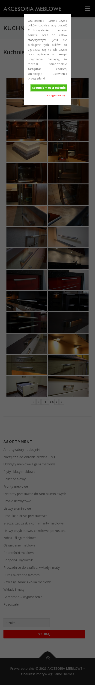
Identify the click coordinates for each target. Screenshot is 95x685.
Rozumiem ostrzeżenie (49, 88)
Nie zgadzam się (56, 95)
